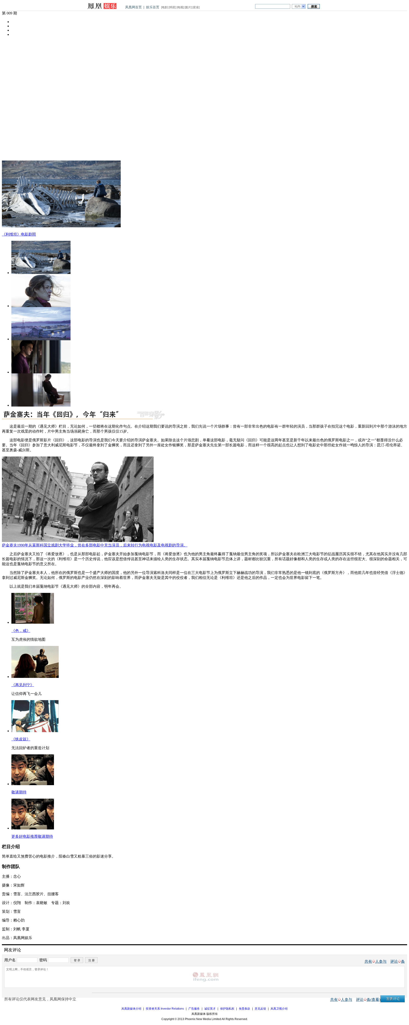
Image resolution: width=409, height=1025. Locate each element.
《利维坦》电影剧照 (19, 234)
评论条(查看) (368, 1000)
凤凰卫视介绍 (279, 1008)
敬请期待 (19, 792)
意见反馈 (260, 1008)
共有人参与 (376, 961)
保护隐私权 (227, 1008)
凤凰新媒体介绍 (131, 1008)
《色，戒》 (20, 631)
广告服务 (194, 1008)
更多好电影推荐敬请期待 (32, 836)
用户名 (10, 960)
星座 (196, 7)
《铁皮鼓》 (20, 739)
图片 (188, 7)
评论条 (397, 961)
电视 (180, 7)
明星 (172, 7)
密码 (43, 960)
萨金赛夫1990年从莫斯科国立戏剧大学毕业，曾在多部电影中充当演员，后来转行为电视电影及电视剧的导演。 (94, 545)
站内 (297, 6)
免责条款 (244, 1008)
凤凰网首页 (133, 7)
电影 (165, 7)
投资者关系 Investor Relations (165, 1008)
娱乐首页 (152, 7)
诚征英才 (210, 1008)
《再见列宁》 (22, 685)
